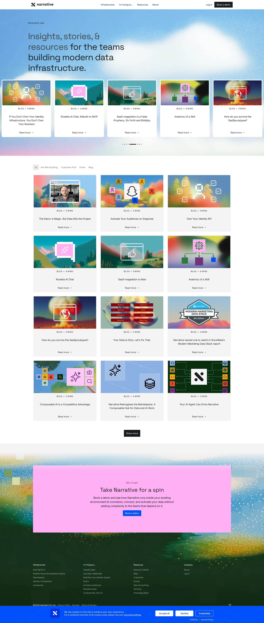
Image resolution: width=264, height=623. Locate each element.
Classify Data (89, 570)
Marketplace (38, 577)
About (186, 570)
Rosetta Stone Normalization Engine (49, 573)
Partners (137, 589)
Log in (186, 573)
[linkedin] (230, 605)
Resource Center (141, 570)
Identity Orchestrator (42, 581)
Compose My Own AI (92, 593)
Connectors (38, 585)
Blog (136, 573)
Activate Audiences (92, 585)
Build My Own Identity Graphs (96, 577)
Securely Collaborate (92, 573)
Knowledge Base (141, 593)
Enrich (86, 581)
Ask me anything (141, 585)
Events (137, 581)
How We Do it (39, 570)
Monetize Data (90, 589)
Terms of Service (88, 605)
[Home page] (42, 4)
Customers (138, 577)
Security (76, 605)
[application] (132, 614)
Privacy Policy (64, 605)
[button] (124, 144)
